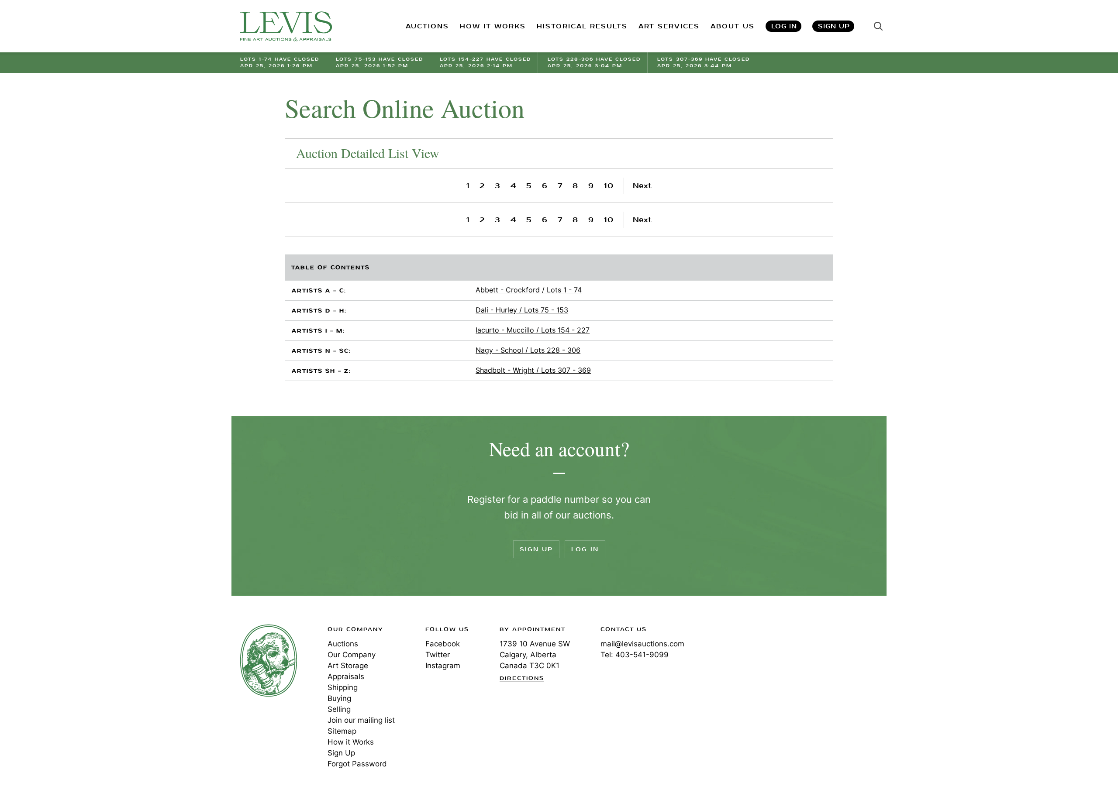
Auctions (343, 643)
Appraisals (346, 676)
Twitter (437, 654)
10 (609, 185)
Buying (339, 698)
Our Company (352, 654)
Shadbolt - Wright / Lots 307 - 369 (533, 370)
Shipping (343, 687)
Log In (784, 26)
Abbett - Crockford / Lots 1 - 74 (529, 289)
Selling (339, 709)
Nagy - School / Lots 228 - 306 (528, 350)
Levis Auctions (286, 26)
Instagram (442, 665)
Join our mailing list (361, 720)
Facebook (442, 643)
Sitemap (342, 731)
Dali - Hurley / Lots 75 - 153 (522, 310)
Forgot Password (357, 763)
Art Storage (348, 665)
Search (878, 26)
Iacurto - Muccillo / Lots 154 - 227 (533, 330)
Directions (522, 679)
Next (642, 185)
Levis (268, 660)
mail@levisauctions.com (642, 643)
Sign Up (834, 26)
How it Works (351, 742)
